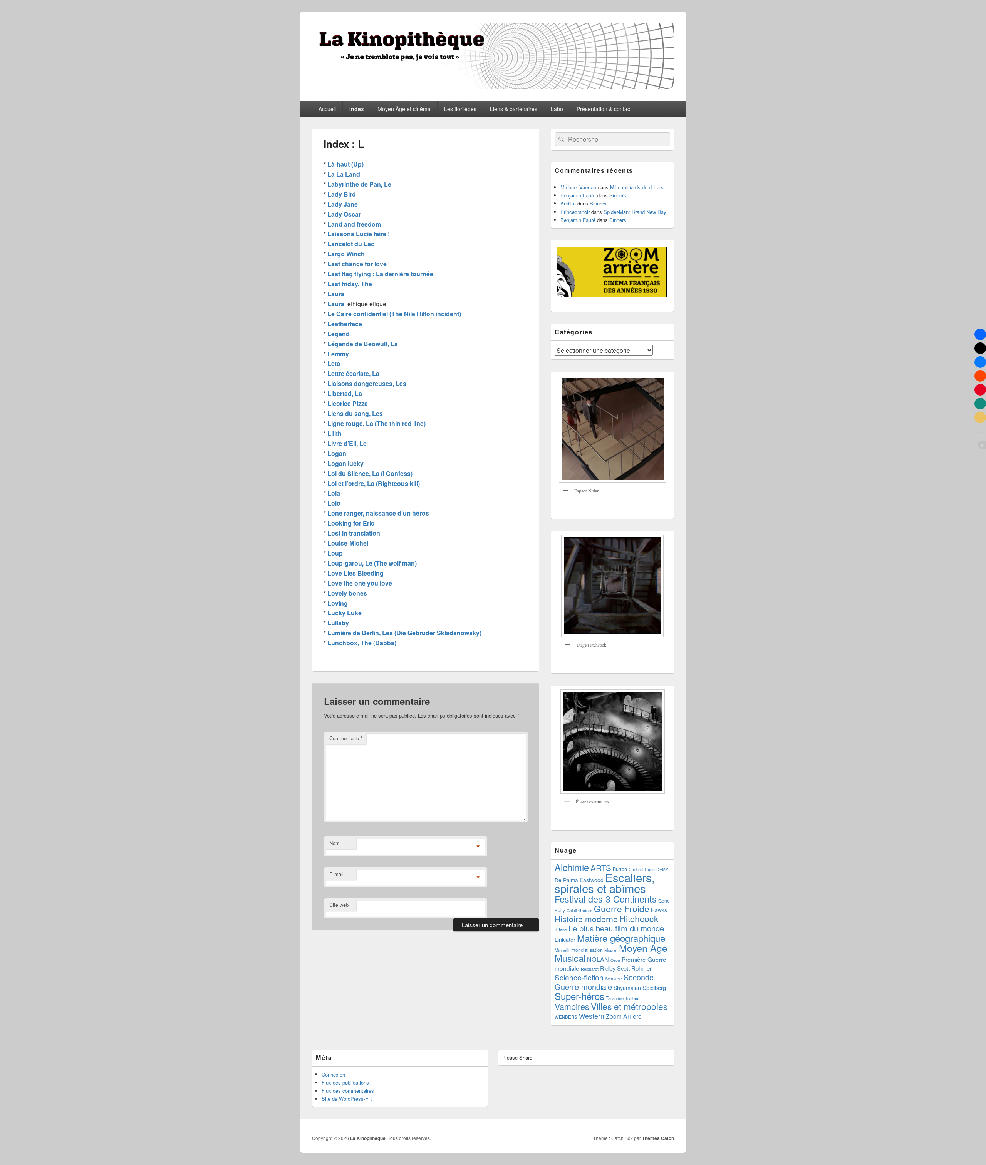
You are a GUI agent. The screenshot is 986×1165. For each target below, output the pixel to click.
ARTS (600, 867)
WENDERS (566, 1017)
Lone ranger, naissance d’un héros (378, 513)
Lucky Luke (344, 612)
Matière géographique (621, 938)
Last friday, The (349, 283)
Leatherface (344, 323)
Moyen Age (643, 948)
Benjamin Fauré (577, 195)
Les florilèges (460, 109)
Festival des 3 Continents (606, 898)
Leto (333, 363)
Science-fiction (579, 977)
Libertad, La (344, 393)
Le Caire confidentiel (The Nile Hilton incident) (394, 313)
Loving (337, 603)
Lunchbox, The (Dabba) (361, 642)
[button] (980, 334)
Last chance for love (357, 263)
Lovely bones (347, 593)
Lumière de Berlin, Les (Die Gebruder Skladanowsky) (404, 632)
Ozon (615, 960)
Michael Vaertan (578, 187)
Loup (335, 553)
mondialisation (587, 949)
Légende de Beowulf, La (362, 343)
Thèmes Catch (658, 1138)
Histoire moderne (586, 919)
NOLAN (598, 959)
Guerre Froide (621, 908)
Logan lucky (345, 463)
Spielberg (654, 987)
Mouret (610, 950)
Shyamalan (627, 987)
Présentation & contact (604, 109)
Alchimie (572, 867)
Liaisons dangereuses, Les (366, 383)
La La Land (343, 174)
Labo (557, 109)
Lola (333, 493)
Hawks (659, 910)
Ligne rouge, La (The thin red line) (376, 423)
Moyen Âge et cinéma (404, 109)
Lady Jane (342, 204)
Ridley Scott (615, 968)
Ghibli (572, 910)
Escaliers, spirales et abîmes (605, 882)
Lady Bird (341, 194)
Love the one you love (359, 583)
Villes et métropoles (629, 1006)
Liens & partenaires (513, 109)
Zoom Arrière (624, 1016)
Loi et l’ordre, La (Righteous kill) (373, 483)
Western (591, 1016)
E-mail (336, 874)
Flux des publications (345, 1082)
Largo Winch (345, 253)
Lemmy (338, 353)
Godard (585, 910)
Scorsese (613, 978)
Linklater (565, 939)
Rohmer (641, 968)
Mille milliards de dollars (637, 187)
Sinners (617, 195)
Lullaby (338, 622)
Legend (338, 333)
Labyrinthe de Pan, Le (359, 184)
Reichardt (590, 969)
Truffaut (632, 998)
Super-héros (579, 996)
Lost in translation (353, 533)
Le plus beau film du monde (616, 928)
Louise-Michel (347, 543)
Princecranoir (575, 211)
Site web (339, 904)
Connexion (333, 1074)
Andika (568, 203)
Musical (570, 958)
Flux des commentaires (348, 1090)
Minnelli (562, 950)
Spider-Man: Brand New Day (635, 211)
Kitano (561, 929)
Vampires (572, 1006)
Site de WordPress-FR (347, 1098)
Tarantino (615, 998)
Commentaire (345, 738)
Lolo (333, 503)
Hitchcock (639, 918)
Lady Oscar (344, 214)
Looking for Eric (350, 523)
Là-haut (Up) (345, 164)
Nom (334, 842)
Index (356, 109)
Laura (335, 293)
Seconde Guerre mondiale (604, 981)
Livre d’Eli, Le (347, 443)
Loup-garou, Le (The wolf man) (372, 563)
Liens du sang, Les (355, 413)
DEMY (662, 869)
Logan (336, 453)
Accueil (327, 109)
